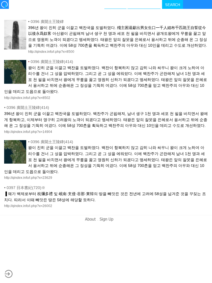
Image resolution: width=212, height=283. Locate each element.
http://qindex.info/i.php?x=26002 (28, 206)
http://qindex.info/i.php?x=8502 (27, 97)
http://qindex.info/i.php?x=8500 (51, 51)
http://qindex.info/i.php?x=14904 (28, 131)
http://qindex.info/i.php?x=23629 (28, 177)
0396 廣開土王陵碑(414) (50, 61)
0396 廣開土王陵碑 (46, 21)
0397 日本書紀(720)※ (24, 187)
